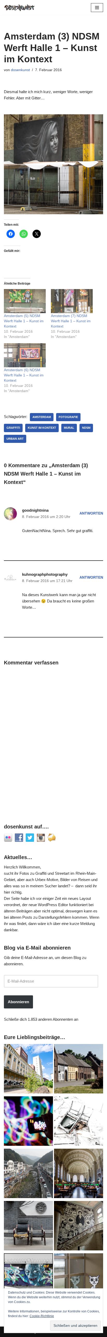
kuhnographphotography (45, 574)
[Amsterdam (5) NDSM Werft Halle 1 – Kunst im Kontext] (25, 301)
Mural (69, 427)
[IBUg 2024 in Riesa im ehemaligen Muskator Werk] (28, 1069)
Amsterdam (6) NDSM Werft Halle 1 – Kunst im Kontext (24, 375)
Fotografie (68, 417)
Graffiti (13, 427)
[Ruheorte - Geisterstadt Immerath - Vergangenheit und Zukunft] (78, 1069)
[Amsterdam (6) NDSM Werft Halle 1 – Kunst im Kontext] (25, 355)
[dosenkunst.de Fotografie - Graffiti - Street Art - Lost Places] (19, 7)
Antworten (91, 513)
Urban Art (15, 438)
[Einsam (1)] (78, 1279)
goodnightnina (35, 510)
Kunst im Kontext (42, 427)
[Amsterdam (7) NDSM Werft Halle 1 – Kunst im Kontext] (72, 301)
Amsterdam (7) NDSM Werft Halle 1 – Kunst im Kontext (71, 321)
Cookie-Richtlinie (42, 1316)
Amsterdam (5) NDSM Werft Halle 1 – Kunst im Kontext (24, 321)
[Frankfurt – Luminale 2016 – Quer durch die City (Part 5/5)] (28, 1122)
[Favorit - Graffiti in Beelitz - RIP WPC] (78, 1226)
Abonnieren (18, 1002)
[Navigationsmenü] (97, 7)
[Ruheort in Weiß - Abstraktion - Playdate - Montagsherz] (78, 1122)
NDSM (86, 427)
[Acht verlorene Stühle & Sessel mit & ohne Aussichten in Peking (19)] (28, 1226)
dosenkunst (20, 70)
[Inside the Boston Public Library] (78, 1174)
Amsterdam (41, 417)
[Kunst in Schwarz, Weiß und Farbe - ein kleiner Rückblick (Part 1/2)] (28, 1279)
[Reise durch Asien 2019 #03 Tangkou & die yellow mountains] (28, 1174)
